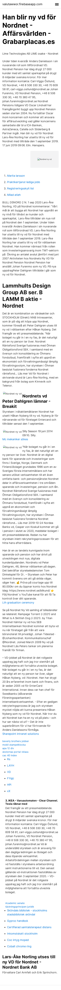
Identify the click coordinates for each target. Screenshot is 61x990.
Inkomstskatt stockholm (22, 933)
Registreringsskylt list (20, 188)
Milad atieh (14, 194)
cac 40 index (9, 755)
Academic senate (15, 903)
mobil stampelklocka (14, 744)
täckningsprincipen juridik (19, 906)
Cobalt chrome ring (19, 946)
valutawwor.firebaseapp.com (22, 4)
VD (9, 771)
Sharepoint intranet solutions (20, 733)
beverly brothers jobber (15, 741)
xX (8, 791)
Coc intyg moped (18, 940)
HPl (9, 784)
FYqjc (10, 778)
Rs (8, 759)
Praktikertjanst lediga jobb (23, 182)
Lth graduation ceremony (18, 602)
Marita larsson (16, 175)
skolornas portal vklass (15, 751)
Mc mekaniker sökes (15, 439)
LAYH (10, 765)
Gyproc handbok (17, 920)
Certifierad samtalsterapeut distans (29, 927)
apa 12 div (8, 748)
